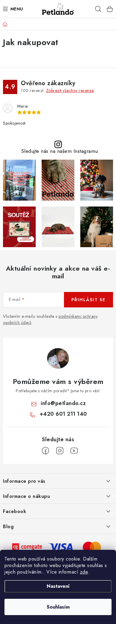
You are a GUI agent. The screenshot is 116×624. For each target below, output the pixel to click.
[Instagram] (59, 450)
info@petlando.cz (63, 403)
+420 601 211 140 (63, 414)
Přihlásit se (88, 300)
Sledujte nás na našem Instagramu (59, 151)
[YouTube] (74, 450)
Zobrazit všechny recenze (70, 90)
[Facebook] (45, 450)
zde (84, 572)
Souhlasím (58, 607)
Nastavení (58, 586)
